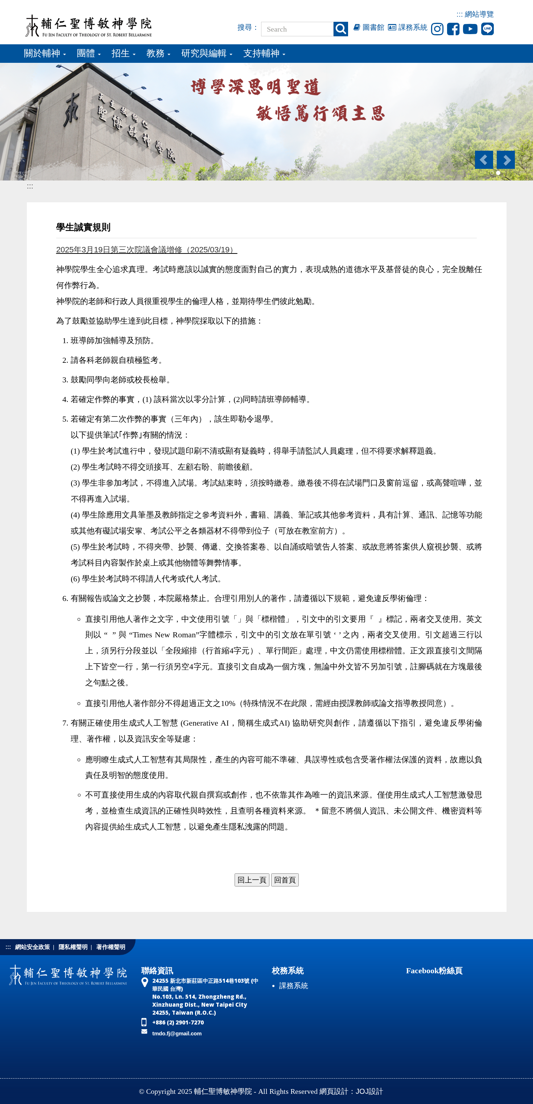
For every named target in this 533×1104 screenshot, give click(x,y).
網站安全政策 (32, 947)
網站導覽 (479, 14)
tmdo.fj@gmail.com (177, 1033)
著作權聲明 (110, 947)
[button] (483, 160)
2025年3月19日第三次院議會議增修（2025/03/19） (146, 249)
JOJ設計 (369, 1091)
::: (459, 14)
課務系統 (411, 27)
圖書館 (372, 27)
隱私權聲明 (73, 947)
